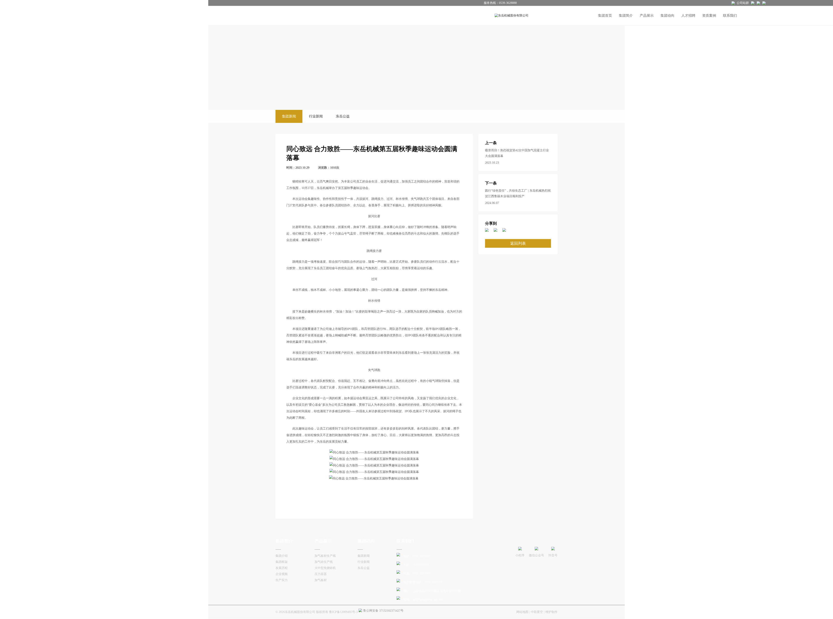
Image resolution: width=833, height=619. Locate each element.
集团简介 (626, 15)
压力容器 (321, 574)
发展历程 (281, 568)
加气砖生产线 (324, 562)
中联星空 (537, 612)
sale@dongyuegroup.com (427, 599)
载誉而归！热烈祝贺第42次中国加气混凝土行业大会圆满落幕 (517, 153)
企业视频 (281, 574)
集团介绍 (281, 555)
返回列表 (518, 243)
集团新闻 (289, 116)
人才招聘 (688, 15)
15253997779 (420, 565)
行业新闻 (316, 116)
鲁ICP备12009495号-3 (343, 612)
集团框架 (281, 562)
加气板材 (321, 580)
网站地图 (522, 612)
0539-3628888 (508, 3)
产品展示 (647, 15)
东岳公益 (343, 116)
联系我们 (730, 15)
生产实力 (281, 580)
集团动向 (667, 15)
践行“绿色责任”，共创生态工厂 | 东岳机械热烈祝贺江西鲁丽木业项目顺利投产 (518, 193)
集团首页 (605, 15)
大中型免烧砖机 (325, 568)
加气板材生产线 (325, 555)
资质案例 (709, 15)
